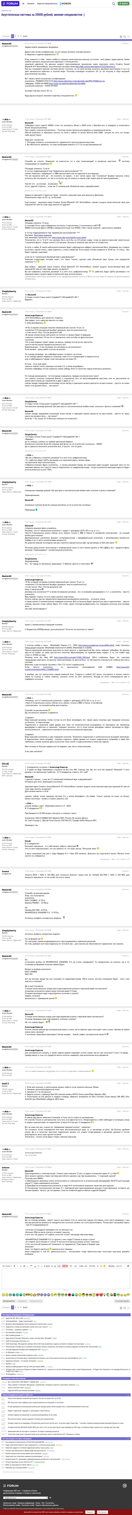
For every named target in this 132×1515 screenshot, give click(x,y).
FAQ (42, 1503)
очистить (119, 1266)
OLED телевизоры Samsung (16, 1341)
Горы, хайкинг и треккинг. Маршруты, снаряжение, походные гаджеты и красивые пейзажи (41, 1385)
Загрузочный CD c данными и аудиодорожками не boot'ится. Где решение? (32, 1459)
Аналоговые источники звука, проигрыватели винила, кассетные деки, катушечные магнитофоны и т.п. (44, 1358)
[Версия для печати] (121, 36)
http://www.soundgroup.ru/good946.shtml (96, 645)
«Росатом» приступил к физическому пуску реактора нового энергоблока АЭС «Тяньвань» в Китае (44, 1434)
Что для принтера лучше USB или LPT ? (19, 1462)
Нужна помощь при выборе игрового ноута (22, 1355)
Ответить (125, 43)
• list (70, 1266)
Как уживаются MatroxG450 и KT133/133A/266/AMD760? (25, 1442)
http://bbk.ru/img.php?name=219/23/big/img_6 (95, 66)
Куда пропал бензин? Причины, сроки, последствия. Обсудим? (29, 1338)
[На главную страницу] (10, 3)
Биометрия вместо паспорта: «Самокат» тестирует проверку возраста (33, 1431)
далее (25, 36)
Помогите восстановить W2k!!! (16, 1468)
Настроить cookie (28, 1505)
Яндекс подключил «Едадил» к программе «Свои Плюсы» (29, 1411)
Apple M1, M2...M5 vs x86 (14, 1318)
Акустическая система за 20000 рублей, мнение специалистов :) (43, 14)
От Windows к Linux (12, 1352)
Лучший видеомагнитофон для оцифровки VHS (23, 1350)
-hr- (98, 1266)
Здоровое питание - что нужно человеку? (21, 1361)
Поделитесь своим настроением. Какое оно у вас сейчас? (27, 1327)
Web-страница (7, 776)
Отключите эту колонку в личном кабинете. (18, 1472)
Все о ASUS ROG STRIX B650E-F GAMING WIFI (23, 1382)
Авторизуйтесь (9, 1301)
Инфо (119, 119)
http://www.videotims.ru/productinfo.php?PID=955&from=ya (79, 81)
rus (101, 1266)
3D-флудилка (11, 1374)
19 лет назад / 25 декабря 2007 (38, 43)
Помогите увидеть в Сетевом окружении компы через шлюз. (27, 1448)
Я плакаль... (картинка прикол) (17, 1330)
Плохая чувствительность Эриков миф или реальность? (25, 1451)
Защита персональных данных (47, 1505)
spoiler (47, 1266)
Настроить (102, 1512)
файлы (112, 1266)
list (75, 1266)
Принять (90, 1512)
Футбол (8, 1364)
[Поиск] (113, 3)
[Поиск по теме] (124, 36)
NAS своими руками (13, 1335)
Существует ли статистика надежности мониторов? (24, 1456)
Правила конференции (26, 1503)
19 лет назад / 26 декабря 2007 (38, 1167)
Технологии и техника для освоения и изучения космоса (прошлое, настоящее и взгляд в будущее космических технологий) (52, 1347)
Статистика (50, 1503)
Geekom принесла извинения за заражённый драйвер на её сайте (32, 1415)
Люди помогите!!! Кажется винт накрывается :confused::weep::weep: (30, 1445)
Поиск (38, 1503)
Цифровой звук (6, 10)
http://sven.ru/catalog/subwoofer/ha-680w (67, 83)
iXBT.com (7, 1509)
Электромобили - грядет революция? (19, 1321)
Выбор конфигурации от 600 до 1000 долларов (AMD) (25, 1367)
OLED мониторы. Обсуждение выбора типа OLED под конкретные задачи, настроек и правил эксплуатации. (45, 1344)
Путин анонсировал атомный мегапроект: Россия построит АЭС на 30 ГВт (34, 1398)
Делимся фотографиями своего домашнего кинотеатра (26, 1324)
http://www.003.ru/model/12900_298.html (72, 657)
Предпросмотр (36, 1301)
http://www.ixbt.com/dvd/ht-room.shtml (69, 237)
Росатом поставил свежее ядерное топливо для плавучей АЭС (31, 1419)
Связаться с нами (9, 1503)
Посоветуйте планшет (14, 1332)
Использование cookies (11, 1505)
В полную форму (122, 1301)
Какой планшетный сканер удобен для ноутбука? (23, 1453)
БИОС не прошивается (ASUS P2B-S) (18, 1465)
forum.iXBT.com (52, 1509)
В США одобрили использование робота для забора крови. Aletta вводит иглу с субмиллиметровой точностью (48, 1407)
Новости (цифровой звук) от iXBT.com (18, 1395)
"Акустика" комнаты (43, 235)
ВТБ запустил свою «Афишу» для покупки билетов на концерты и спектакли (36, 1402)
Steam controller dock (16, 1388)
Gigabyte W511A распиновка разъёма (21, 1390)
